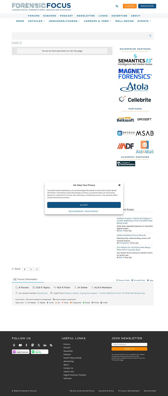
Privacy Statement (91, 211)
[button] (119, 185)
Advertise (119, 16)
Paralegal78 (124, 243)
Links (103, 16)
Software (68, 378)
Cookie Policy (106, 391)
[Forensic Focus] (41, 10)
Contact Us (68, 368)
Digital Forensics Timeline (75, 375)
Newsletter (86, 16)
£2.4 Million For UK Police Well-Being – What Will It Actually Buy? (134, 248)
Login (129, 6)
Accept (84, 204)
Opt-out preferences (76, 211)
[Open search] (117, 6)
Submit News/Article (73, 358)
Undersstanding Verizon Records (131, 235)
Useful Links (69, 371)
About (135, 16)
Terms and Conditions (81, 391)
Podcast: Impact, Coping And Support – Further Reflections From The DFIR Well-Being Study (135, 220)
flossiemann (42, 293)
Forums (33, 16)
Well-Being (124, 21)
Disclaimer (150, 391)
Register (147, 6)
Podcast (66, 16)
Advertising (69, 361)
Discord (49, 16)
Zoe (120, 231)
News (20, 21)
